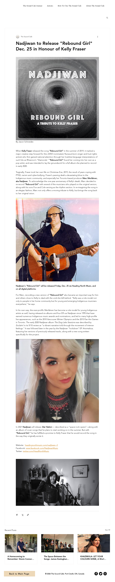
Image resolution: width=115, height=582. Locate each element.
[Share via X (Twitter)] (22, 515)
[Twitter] (100, 573)
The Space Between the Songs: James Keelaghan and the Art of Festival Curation (55, 557)
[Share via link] (28, 515)
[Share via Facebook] (17, 515)
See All (107, 530)
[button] (107, 17)
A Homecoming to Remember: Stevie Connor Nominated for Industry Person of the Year (20, 557)
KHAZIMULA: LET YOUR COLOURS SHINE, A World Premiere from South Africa (93, 557)
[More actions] (97, 36)
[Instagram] (105, 573)
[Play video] (57, 482)
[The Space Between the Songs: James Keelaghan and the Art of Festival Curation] (57, 543)
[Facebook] (96, 573)
